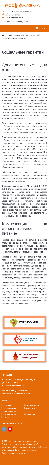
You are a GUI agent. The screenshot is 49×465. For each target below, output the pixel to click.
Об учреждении (31, 405)
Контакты (8, 417)
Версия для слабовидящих (17, 22)
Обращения (29, 414)
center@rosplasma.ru (14, 17)
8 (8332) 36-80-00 (13, 14)
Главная (7, 405)
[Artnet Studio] (7, 458)
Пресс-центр (10, 414)
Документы (29, 408)
